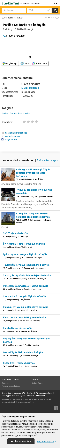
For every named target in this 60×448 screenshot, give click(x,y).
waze (27, 63)
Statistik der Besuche (16, 132)
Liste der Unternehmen (13, 18)
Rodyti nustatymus (45, 441)
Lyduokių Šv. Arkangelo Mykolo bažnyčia (25, 254)
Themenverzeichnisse (11, 386)
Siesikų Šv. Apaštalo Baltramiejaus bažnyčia (27, 275)
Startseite (5, 383)
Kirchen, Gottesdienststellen (15, 113)
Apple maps (41, 63)
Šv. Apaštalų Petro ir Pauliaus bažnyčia (24, 243)
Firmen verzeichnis (29, 3)
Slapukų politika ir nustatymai (13, 396)
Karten (35, 380)
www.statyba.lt (45, 399)
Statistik (30, 396)
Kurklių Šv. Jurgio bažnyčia (17, 328)
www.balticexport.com (26, 402)
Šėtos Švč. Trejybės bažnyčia (19, 363)
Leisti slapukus (23, 441)
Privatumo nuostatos (44, 393)
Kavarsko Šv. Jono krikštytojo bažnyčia (24, 317)
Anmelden (40, 396)
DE (54, 3)
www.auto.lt (17, 399)
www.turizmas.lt (30, 399)
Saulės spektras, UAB (16, 393)
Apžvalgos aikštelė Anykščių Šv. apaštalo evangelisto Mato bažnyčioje (33, 173)
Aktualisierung (12, 136)
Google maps (11, 63)
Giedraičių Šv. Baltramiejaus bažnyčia (23, 352)
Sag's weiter (11, 139)
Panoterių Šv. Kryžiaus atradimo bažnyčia (25, 286)
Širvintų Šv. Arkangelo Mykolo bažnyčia (24, 296)
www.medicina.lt (8, 402)
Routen (41, 383)
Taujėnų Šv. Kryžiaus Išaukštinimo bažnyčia (26, 264)
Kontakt (30, 393)
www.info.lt (6, 399)
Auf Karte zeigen (47, 160)
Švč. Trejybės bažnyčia (15, 233)
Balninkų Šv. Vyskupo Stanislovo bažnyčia (25, 307)
